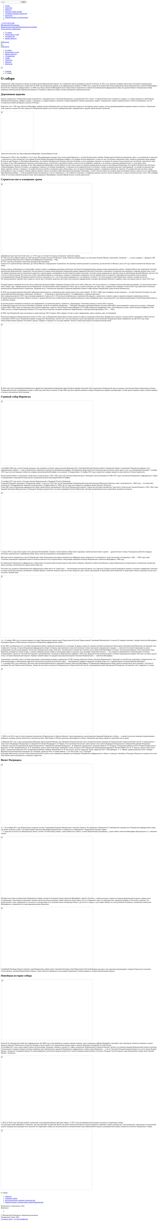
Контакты (8, 15)
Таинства (8, 8)
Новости (8, 10)
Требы (7, 6)
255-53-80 (7, 23)
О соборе (8, 32)
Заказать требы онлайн (13, 12)
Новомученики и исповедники (16, 17)
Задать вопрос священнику (11, 29)
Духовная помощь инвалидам (16, 13)
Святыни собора (11, 1198)
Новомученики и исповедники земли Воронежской (24, 1202)
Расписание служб (12, 34)
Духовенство (10, 36)
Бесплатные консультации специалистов (20, 1200)
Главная (8, 71)
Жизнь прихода (11, 38)
